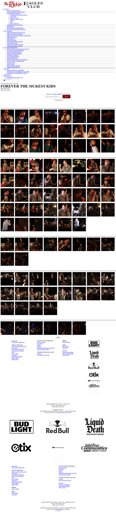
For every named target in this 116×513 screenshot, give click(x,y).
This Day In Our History (18, 350)
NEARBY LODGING (12, 55)
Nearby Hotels (15, 358)
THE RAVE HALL (12, 37)
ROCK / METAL (14, 23)
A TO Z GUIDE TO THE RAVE (15, 61)
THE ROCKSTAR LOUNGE (14, 46)
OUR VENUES (8, 31)
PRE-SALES (10, 26)
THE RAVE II (10, 38)
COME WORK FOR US (13, 67)
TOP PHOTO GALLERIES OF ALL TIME (18, 71)
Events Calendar (41, 342)
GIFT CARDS (10, 64)
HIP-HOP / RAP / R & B (16, 19)
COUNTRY (13, 16)
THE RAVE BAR (11, 40)
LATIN (12, 20)
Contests (39, 353)
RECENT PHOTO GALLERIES (15, 70)
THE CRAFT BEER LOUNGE (15, 44)
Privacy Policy (66, 355)
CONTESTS (7, 74)
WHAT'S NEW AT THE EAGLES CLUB (18, 49)
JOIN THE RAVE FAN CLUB (15, 77)
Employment (15, 359)
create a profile (56, 94)
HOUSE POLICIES (12, 58)
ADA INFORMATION (13, 56)
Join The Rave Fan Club (43, 355)
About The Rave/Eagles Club (19, 346)
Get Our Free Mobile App (18, 342)
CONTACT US (11, 62)
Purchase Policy (62, 412)
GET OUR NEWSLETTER (14, 52)
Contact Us (14, 355)
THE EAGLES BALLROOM (14, 34)
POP (11, 22)
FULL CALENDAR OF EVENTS (16, 12)
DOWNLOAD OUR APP (13, 65)
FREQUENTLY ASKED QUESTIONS (17, 59)
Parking (39, 346)
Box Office (40, 343)
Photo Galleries (66, 342)
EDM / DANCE (14, 18)
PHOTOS (6, 68)
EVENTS (6, 9)
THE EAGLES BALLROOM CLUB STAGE (19, 35)
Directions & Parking (17, 356)
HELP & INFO (10, 47)
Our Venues (15, 348)
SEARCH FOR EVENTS (13, 10)
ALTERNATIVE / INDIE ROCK (18, 15)
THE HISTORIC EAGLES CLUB (16, 32)
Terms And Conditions (68, 353)
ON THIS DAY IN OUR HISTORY (16, 29)
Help (13, 352)
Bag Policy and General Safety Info (46, 348)
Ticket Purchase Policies (43, 349)
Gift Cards (65, 348)
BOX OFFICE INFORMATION (15, 28)
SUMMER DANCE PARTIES (15, 25)
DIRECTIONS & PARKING (14, 53)
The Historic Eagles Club (18, 349)
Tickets (39, 345)
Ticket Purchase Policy (68, 352)
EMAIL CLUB (8, 76)
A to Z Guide (15, 353)
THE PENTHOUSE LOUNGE (15, 41)
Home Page (14, 340)
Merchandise (65, 346)
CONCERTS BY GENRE (13, 13)
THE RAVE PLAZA (12, 43)
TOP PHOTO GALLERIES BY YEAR (17, 73)
